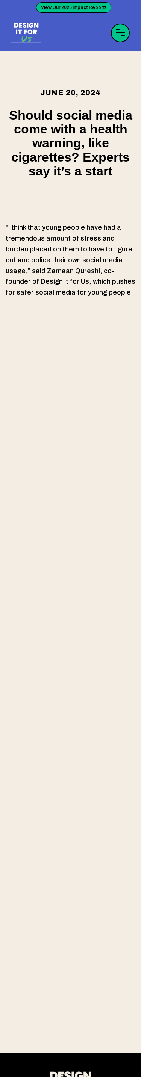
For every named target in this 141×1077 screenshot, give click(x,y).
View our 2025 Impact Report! (73, 7)
